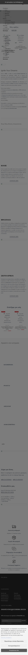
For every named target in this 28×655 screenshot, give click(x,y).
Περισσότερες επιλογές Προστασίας (14, 641)
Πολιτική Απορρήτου (6, 637)
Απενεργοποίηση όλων (14, 646)
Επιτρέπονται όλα (14, 650)
